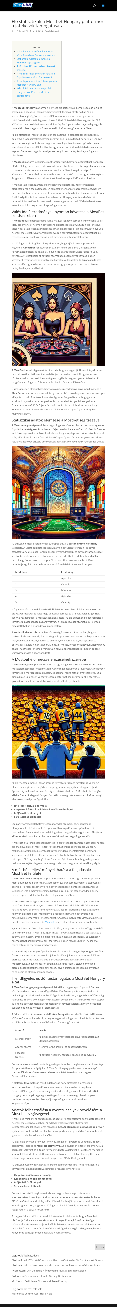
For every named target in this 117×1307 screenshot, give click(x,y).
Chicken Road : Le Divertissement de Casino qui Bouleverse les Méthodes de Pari (56, 1265)
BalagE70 (23, 31)
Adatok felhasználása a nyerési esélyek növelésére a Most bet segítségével (34, 92)
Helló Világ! (46, 1293)
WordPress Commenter (25, 1293)
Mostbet (49, 922)
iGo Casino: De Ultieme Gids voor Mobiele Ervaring (39, 1281)
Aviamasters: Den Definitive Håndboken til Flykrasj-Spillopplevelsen (49, 1270)
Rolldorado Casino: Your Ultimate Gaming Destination (41, 1276)
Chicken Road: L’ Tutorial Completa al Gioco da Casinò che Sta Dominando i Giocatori (58, 1260)
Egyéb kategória (52, 31)
